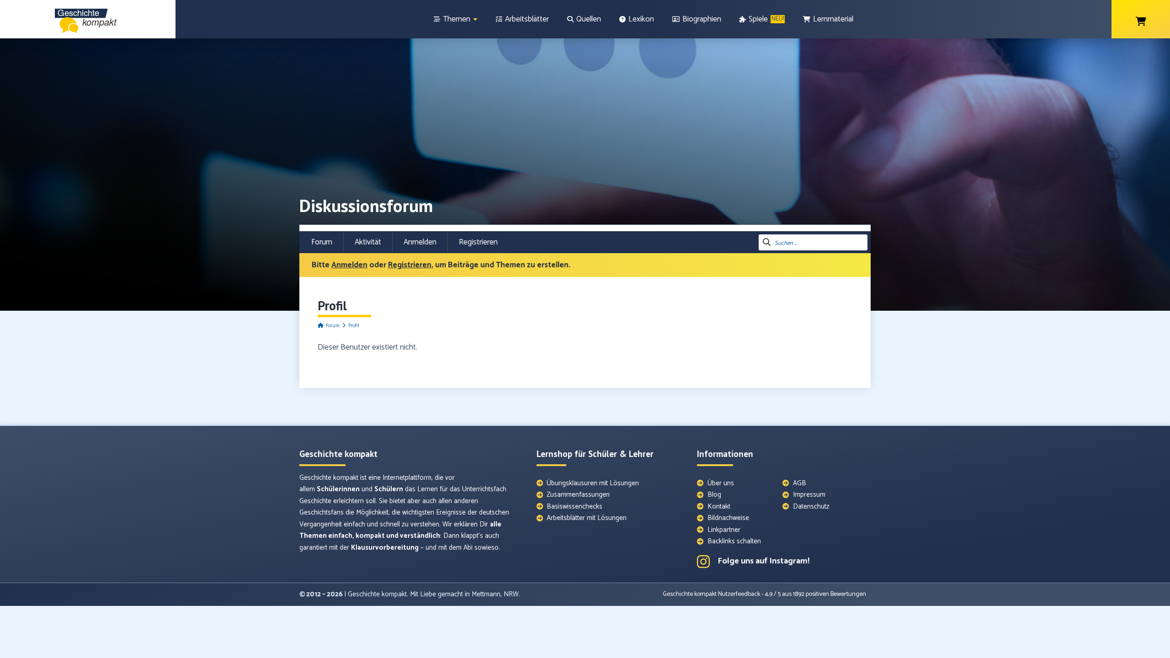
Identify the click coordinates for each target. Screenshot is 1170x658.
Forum (321, 242)
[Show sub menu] (475, 19)
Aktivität (368, 242)
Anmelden (420, 242)
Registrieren (478, 242)
